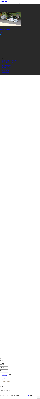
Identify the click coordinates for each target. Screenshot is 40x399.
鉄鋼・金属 (3, 70)
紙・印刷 (5, 63)
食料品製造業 (7, 66)
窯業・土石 (1, 225)
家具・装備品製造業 (6, 61)
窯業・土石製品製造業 (3, 226)
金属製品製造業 (7, 70)
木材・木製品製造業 (8, 64)
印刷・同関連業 (8, 63)
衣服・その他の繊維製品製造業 (4, 163)
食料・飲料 (3, 66)
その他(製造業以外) (6, 72)
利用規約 (27, 395)
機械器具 (1, 333)
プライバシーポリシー (22, 395)
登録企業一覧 (4, 374)
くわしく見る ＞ (2, 90)
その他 (3, 61)
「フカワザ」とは (4, 375)
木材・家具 (3, 64)
